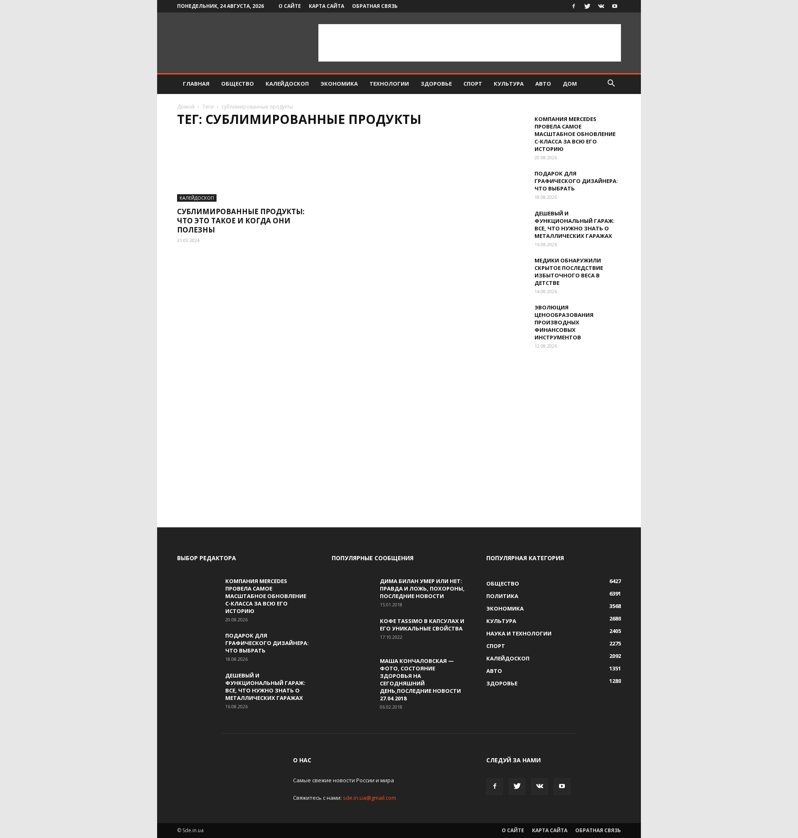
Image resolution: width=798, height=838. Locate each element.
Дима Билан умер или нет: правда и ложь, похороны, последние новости (422, 588)
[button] (611, 84)
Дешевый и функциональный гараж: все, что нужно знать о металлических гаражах (574, 225)
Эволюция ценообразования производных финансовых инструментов (564, 322)
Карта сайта (326, 6)
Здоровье (436, 83)
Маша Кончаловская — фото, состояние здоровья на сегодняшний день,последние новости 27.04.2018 (420, 679)
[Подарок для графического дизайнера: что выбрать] (507, 184)
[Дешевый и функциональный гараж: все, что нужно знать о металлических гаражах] (507, 224)
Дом (570, 83)
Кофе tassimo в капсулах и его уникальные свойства (422, 624)
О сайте (289, 6)
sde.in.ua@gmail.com (369, 797)
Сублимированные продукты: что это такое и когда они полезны (241, 221)
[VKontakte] (601, 6)
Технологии (389, 83)
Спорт (472, 83)
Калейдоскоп (287, 83)
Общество (237, 83)
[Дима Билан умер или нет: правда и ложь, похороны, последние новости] (352, 591)
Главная (196, 83)
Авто (543, 83)
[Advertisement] (469, 43)
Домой (186, 106)
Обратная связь (375, 6)
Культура (509, 83)
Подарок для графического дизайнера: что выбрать (576, 181)
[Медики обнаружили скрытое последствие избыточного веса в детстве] (507, 271)
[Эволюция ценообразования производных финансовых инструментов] (507, 318)
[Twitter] (587, 6)
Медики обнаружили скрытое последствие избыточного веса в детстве (568, 272)
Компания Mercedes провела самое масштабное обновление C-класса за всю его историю (575, 134)
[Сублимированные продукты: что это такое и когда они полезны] (244, 168)
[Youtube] (614, 6)
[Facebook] (573, 6)
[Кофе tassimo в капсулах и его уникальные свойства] (352, 631)
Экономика (339, 83)
